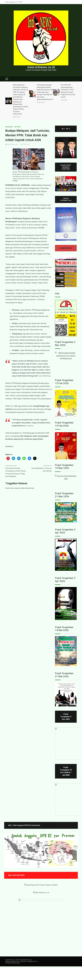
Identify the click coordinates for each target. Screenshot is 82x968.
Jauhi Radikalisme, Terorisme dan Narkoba (41, 469)
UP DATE (17, 127)
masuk (17, 488)
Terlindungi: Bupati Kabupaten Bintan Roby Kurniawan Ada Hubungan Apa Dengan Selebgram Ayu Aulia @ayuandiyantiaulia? (45, 92)
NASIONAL (9, 127)
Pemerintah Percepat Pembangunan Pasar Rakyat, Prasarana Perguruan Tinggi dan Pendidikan (15, 472)
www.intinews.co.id (41, 67)
